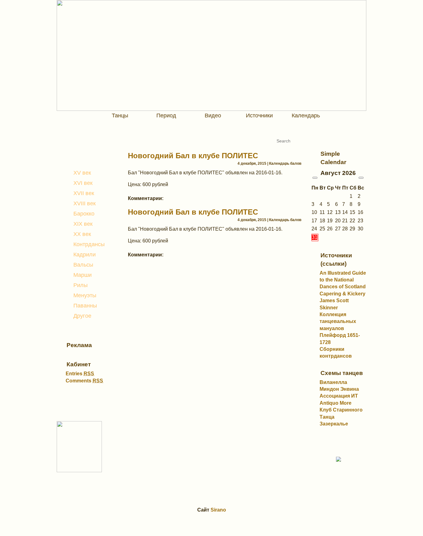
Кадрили (84, 254)
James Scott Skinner (334, 304)
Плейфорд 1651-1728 (340, 339)
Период (166, 115)
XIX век (83, 224)
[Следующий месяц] (361, 178)
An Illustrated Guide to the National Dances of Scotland (343, 280)
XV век (82, 173)
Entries (80, 373)
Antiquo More (335, 403)
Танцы (120, 115)
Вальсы (83, 265)
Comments (84, 380)
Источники (259, 115)
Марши (82, 275)
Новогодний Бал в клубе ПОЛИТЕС (193, 155)
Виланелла (333, 382)
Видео (213, 115)
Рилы (80, 285)
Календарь (306, 115)
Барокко (83, 214)
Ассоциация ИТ (339, 396)
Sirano (218, 509)
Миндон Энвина (339, 389)
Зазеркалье (334, 423)
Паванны (85, 306)
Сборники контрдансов (336, 352)
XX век (82, 234)
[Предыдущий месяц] (314, 178)
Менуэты (84, 295)
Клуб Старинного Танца (341, 413)
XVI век (83, 183)
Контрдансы (89, 244)
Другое (82, 316)
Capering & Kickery (342, 293)
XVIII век (84, 203)
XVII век (83, 193)
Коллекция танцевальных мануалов (338, 321)
